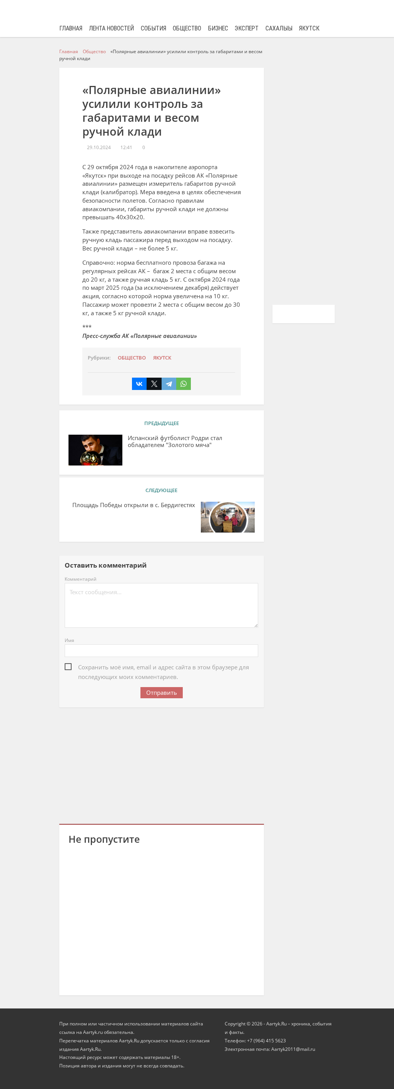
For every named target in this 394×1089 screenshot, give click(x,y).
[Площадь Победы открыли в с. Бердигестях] (228, 517)
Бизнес (218, 28)
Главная (70, 28)
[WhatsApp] (183, 384)
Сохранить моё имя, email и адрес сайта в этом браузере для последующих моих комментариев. (163, 668)
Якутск (309, 28)
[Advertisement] (161, 764)
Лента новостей (111, 28)
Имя (69, 640)
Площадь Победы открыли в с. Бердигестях (133, 505)
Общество (187, 28)
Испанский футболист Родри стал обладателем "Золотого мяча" (175, 442)
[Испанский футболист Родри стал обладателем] (95, 450)
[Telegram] (169, 384)
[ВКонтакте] (139, 384)
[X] (154, 384)
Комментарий (81, 579)
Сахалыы (278, 28)
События (153, 28)
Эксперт (247, 28)
